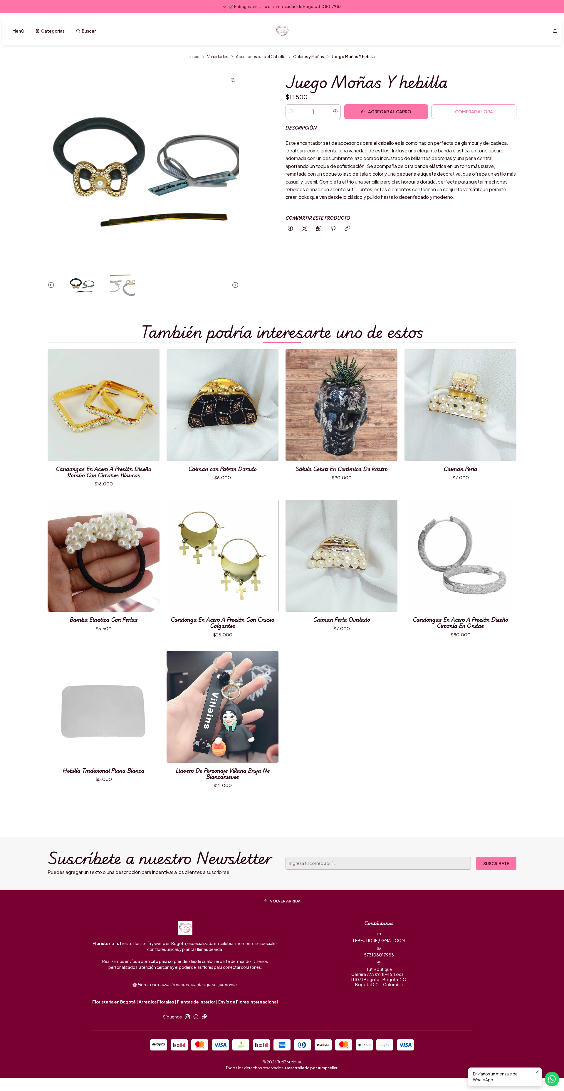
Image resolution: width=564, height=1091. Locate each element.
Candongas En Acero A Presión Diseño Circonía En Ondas (460, 622)
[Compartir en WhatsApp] (319, 228)
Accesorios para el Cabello (261, 57)
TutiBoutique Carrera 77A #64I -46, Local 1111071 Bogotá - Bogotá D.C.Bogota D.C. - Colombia (379, 976)
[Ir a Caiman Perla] (460, 405)
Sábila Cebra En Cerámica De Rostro (342, 468)
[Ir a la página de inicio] (282, 31)
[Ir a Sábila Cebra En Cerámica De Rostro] (341, 405)
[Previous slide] (52, 285)
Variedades (217, 57)
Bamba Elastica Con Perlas (104, 619)
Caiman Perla (460, 468)
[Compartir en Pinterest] (333, 228)
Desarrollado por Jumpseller (311, 1067)
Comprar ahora (474, 111)
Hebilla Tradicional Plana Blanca (104, 770)
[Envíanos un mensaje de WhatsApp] (552, 1079)
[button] (282, 900)
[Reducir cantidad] (291, 112)
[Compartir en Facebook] (290, 228)
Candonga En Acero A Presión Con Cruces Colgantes (222, 622)
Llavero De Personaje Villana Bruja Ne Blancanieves (223, 773)
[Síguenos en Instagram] (187, 1017)
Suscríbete (496, 863)
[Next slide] (234, 285)
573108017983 (379, 954)
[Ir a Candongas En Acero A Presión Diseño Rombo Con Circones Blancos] (104, 405)
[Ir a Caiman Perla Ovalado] (341, 556)
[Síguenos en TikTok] (204, 1017)
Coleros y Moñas (308, 57)
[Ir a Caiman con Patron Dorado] (222, 405)
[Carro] (555, 31)
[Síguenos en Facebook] (196, 1017)
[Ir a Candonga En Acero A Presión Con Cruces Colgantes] (222, 556)
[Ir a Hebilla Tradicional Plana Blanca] (104, 707)
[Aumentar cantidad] (335, 112)
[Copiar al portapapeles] (347, 228)
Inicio (194, 57)
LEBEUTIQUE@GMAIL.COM (379, 940)
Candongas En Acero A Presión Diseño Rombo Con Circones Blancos (103, 471)
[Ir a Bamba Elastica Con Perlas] (104, 556)
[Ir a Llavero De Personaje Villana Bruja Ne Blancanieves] (222, 707)
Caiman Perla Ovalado (341, 619)
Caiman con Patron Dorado (222, 468)
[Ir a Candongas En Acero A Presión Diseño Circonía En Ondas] (460, 556)
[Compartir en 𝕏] (305, 228)
